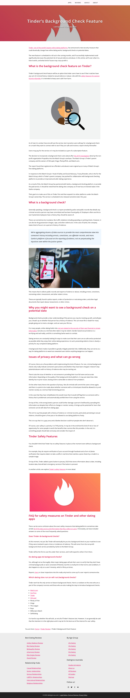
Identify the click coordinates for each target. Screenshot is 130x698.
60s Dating (72, 655)
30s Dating (72, 646)
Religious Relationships (35, 683)
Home (37, 629)
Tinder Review (45, 629)
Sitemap (71, 677)
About (95, 3)
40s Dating (72, 649)
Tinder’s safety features (57, 469)
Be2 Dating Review (33, 646)
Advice (86, 3)
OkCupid (33, 598)
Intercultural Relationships (36, 680)
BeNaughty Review (33, 649)
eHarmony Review (33, 652)
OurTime (33, 593)
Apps (69, 3)
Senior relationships (33, 671)
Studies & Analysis (74, 665)
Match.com (34, 590)
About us (71, 668)
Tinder (32, 595)
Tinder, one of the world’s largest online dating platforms (48, 48)
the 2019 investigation (81, 156)
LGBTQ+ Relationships (34, 677)
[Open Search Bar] (102, 2)
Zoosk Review (31, 658)
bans (37, 572)
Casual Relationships (34, 668)
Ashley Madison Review (35, 643)
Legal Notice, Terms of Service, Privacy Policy (73, 695)
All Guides (71, 674)
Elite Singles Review (33, 655)
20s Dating (72, 643)
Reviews (78, 3)
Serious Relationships (34, 674)
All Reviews (72, 671)
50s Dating (72, 652)
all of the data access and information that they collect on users (55, 529)
